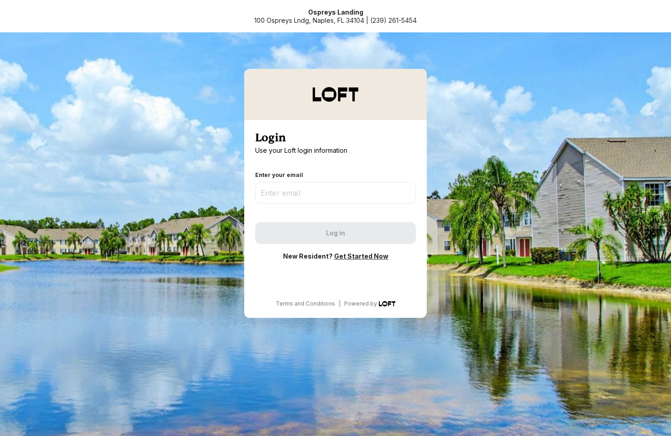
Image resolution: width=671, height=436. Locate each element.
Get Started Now (361, 256)
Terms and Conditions (305, 303)
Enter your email (279, 174)
